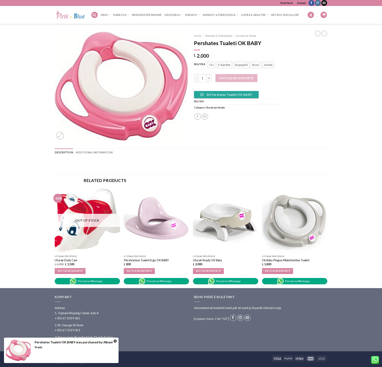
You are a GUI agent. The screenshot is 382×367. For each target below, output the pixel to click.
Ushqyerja (172, 14)
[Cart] (324, 15)
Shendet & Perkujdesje (219, 14)
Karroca (120, 14)
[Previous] (55, 237)
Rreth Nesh (287, 3)
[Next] (327, 237)
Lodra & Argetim (253, 14)
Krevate (191, 14)
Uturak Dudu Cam (66, 260)
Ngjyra (199, 64)
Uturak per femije (246, 35)
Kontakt (301, 3)
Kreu (104, 14)
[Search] (94, 15)
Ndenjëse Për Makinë (147, 14)
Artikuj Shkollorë (285, 14)
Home (197, 35)
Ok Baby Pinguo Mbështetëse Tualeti (285, 260)
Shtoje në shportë (236, 78)
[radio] (211, 65)
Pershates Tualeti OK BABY (55, 342)
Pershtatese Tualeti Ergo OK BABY (146, 260)
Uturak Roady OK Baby (207, 260)
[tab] (64, 152)
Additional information (94, 152)
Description (64, 152)
